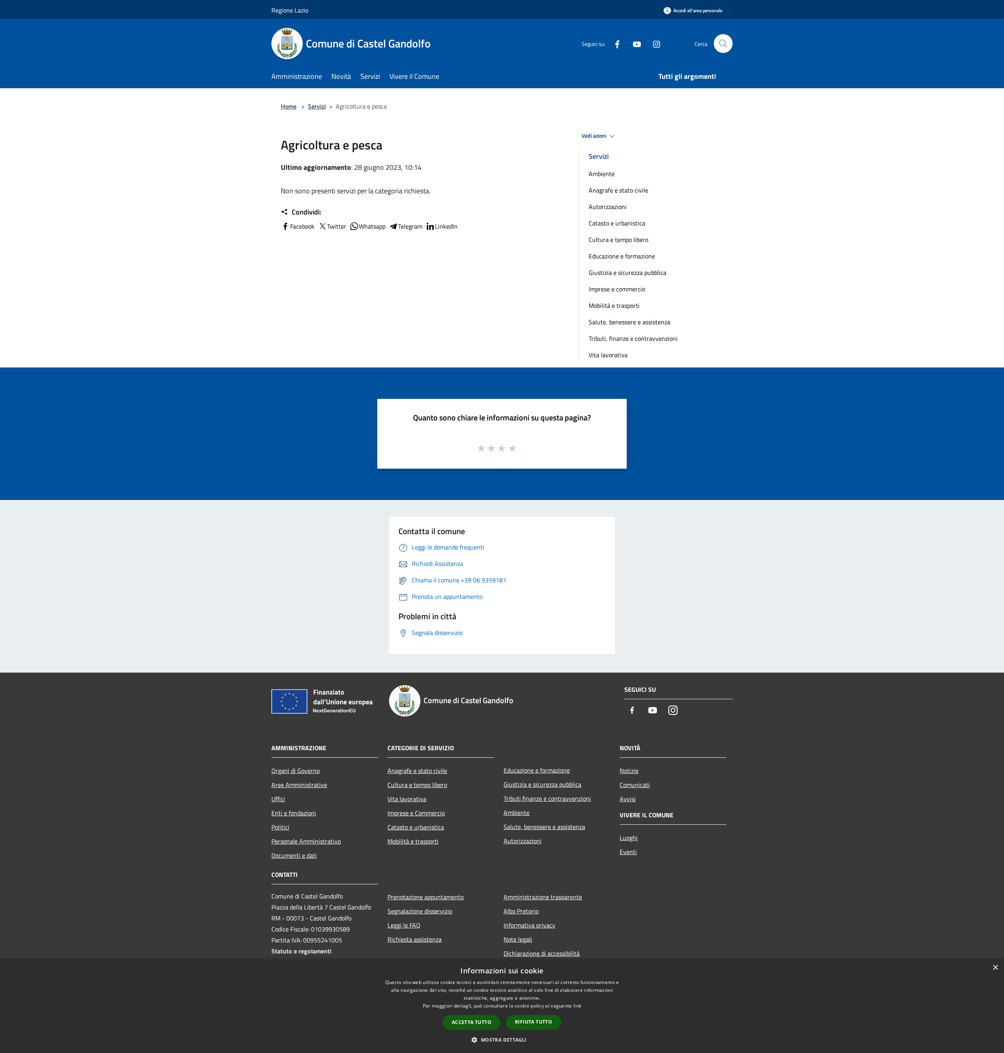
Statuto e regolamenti (301, 951)
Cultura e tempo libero (618, 239)
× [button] (995, 968)
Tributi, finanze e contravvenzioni (633, 338)
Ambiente (602, 173)
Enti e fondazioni (293, 813)
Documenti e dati (294, 855)
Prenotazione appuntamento (425, 897)
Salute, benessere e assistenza (629, 322)
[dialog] (502, 1006)
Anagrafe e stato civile (618, 190)
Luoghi (629, 837)
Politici (280, 827)
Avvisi (628, 799)
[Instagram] (653, 43)
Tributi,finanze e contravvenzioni (547, 798)
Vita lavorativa (608, 355)
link (577, 1005)
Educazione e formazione (622, 256)
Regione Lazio (289, 10)
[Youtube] (634, 43)
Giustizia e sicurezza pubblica (627, 272)
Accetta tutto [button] (471, 1022)
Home (288, 106)
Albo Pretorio (521, 911)
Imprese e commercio (617, 289)
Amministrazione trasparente (543, 897)
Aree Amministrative (299, 784)
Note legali (518, 939)
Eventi (628, 852)
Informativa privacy (529, 925)
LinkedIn (446, 226)
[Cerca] (723, 43)
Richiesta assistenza (414, 939)
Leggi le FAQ (403, 925)
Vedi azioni (594, 135)
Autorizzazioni (608, 206)
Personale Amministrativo (306, 841)
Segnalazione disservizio (419, 911)
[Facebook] (614, 43)
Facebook (302, 226)
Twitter (336, 226)
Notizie (629, 770)
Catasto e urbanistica (617, 223)
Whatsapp (372, 226)
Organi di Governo (295, 770)
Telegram (410, 226)
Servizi (317, 106)
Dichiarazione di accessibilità (542, 953)
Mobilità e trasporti (614, 305)
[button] (501, 1040)
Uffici (278, 799)
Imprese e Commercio (416, 813)
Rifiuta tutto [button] (533, 1021)
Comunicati (635, 784)
